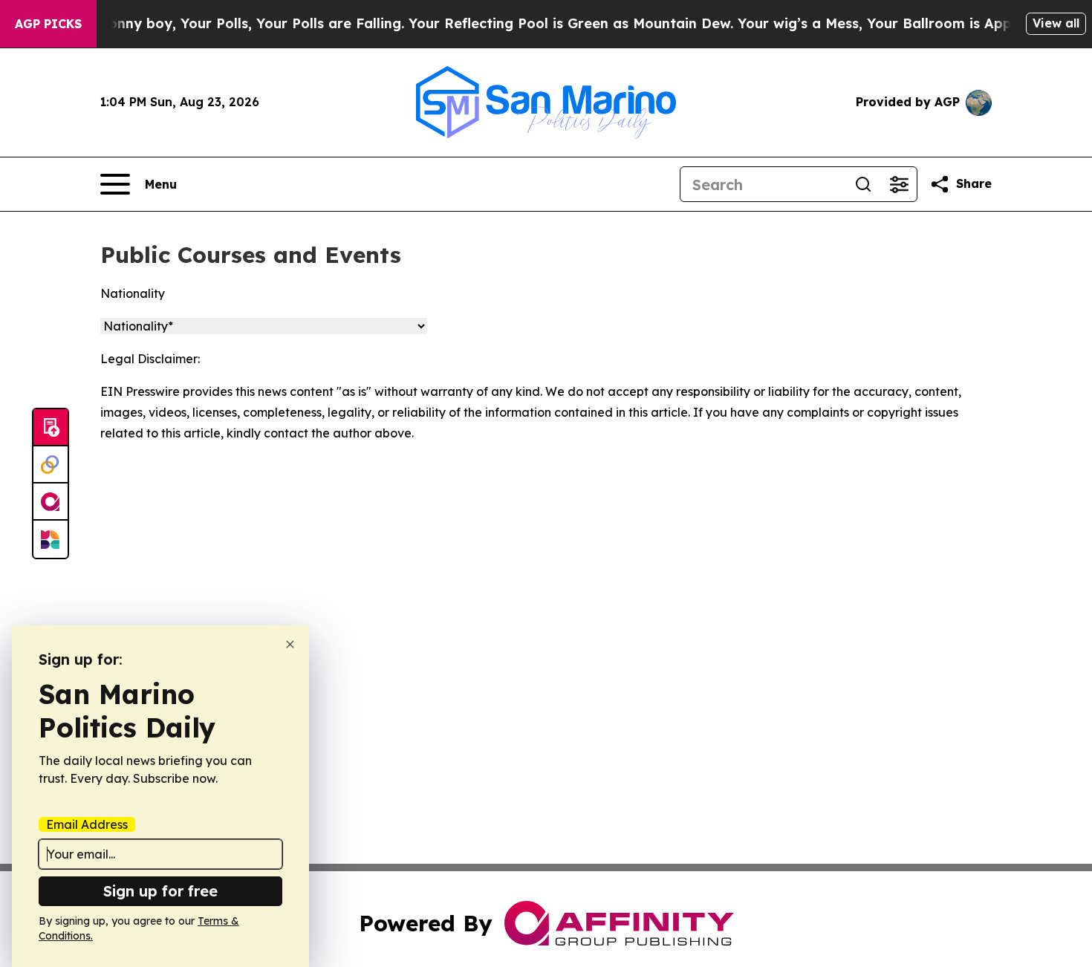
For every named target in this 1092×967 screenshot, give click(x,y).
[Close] (290, 644)
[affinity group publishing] (50, 502)
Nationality (132, 293)
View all (1056, 23)
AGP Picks (48, 23)
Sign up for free (160, 891)
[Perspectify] (50, 465)
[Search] (863, 184)
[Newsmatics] (50, 539)
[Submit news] (50, 427)
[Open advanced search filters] (899, 184)
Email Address (87, 824)
